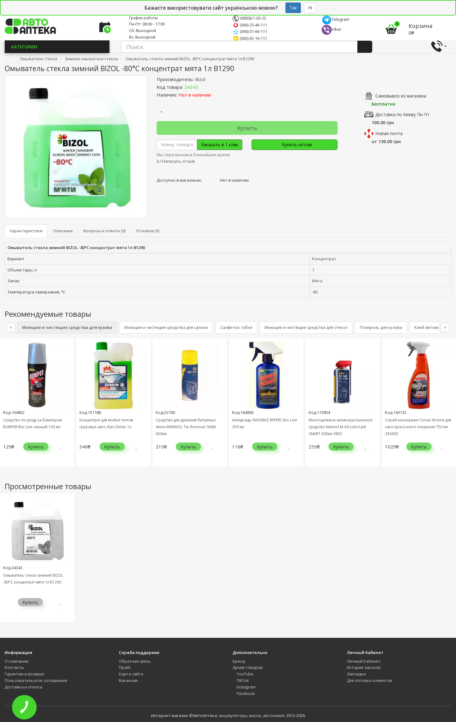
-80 (315, 292)
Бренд (239, 661)
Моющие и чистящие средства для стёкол (306, 327)
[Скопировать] (203, 87)
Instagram (246, 687)
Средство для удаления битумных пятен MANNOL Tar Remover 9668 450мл (186, 426)
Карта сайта (131, 674)
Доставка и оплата (23, 687)
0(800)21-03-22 (252, 18)
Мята (317, 281)
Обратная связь (135, 661)
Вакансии (128, 680)
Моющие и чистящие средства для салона (166, 327)
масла (255, 715)
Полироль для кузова (381, 327)
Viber (337, 29)
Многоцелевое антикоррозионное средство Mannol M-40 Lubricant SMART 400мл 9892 (341, 426)
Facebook (245, 693)
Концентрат (324, 258)
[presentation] (6, 407)
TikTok (242, 680)
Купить (247, 128)
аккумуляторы (233, 715)
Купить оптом (296, 145)
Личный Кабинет (364, 661)
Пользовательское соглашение (36, 680)
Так (293, 8)
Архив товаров (248, 667)
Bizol (200, 79)
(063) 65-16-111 (253, 38)
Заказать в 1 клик (219, 145)
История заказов (364, 667)
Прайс (125, 667)
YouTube (244, 674)
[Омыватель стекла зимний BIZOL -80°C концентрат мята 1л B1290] (76, 146)
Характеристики (26, 231)
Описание (63, 231)
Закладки (356, 674)
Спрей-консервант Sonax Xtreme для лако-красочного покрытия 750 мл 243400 (418, 426)
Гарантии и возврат (25, 674)
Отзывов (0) (147, 231)
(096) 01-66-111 (253, 31)
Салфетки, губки (236, 327)
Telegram (340, 19)
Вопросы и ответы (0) (104, 231)
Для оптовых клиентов (369, 680)
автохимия (273, 715)
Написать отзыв (178, 161)
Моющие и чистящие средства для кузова (67, 327)
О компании (17, 661)
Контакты (14, 667)
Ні (310, 8)
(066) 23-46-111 (253, 25)
